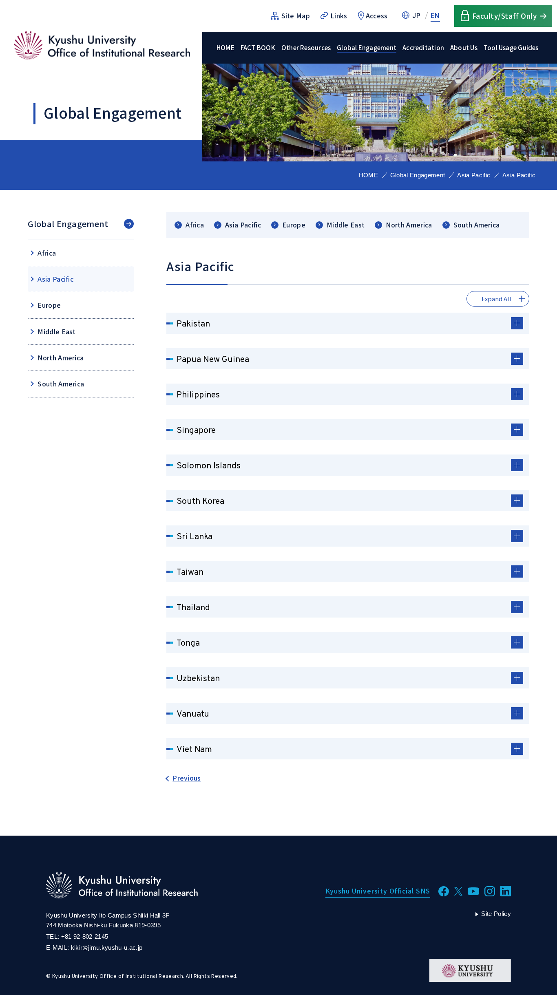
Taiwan (190, 572)
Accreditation (423, 47)
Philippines (198, 395)
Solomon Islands (209, 466)
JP (416, 16)
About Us (463, 47)
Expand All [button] (496, 298)
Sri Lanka (194, 537)
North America (409, 225)
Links (338, 15)
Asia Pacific (473, 175)
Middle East (346, 225)
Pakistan (193, 324)
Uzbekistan (198, 678)
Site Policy (496, 913)
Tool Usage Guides (511, 47)
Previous (186, 778)
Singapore (196, 430)
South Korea (200, 501)
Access (377, 15)
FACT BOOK (258, 47)
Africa (195, 225)
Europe (293, 225)
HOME (225, 47)
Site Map (295, 15)
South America (476, 225)
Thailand (193, 607)
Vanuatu (193, 714)
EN (435, 16)
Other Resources (306, 47)
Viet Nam (194, 749)
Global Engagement (366, 47)
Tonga (188, 643)
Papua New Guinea (213, 359)
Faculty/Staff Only (504, 16)
